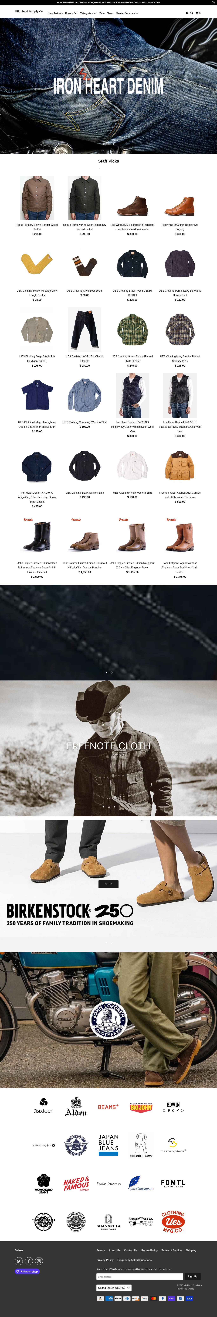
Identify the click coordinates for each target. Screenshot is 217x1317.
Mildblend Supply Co (29, 11)
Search (100, 1250)
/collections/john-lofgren (108, 1020)
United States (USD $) (111, 1287)
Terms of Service (172, 1250)
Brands (69, 13)
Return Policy (149, 1250)
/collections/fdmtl (108, 748)
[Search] (192, 13)
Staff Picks (108, 161)
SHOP (108, 892)
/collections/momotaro (108, 86)
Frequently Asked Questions (134, 1260)
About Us (114, 1250)
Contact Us (131, 1250)
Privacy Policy (105, 1260)
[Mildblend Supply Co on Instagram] (40, 1261)
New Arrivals (55, 13)
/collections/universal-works (108, 632)
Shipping (191, 1250)
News (110, 13)
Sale (102, 13)
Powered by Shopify (185, 1289)
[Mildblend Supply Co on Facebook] (29, 1261)
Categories (87, 13)
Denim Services (126, 13)
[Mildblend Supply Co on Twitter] (19, 1261)
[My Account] (187, 13)
